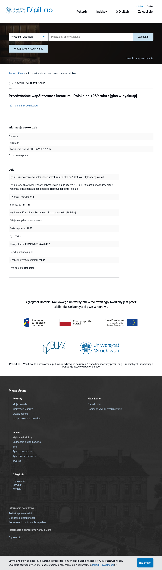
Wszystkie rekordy (23, 409)
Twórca (17, 460)
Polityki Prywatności (103, 565)
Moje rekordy (20, 404)
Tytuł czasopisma (22, 451)
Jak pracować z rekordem (27, 418)
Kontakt (17, 488)
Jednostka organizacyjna (27, 441)
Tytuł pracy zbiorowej (24, 456)
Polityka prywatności (20, 513)
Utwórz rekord (20, 413)
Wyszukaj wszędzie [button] (22, 36)
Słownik (17, 484)
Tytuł (15, 446)
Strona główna (17, 73)
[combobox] (90, 37)
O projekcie (19, 481)
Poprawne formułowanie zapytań (27, 522)
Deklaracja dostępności (22, 517)
